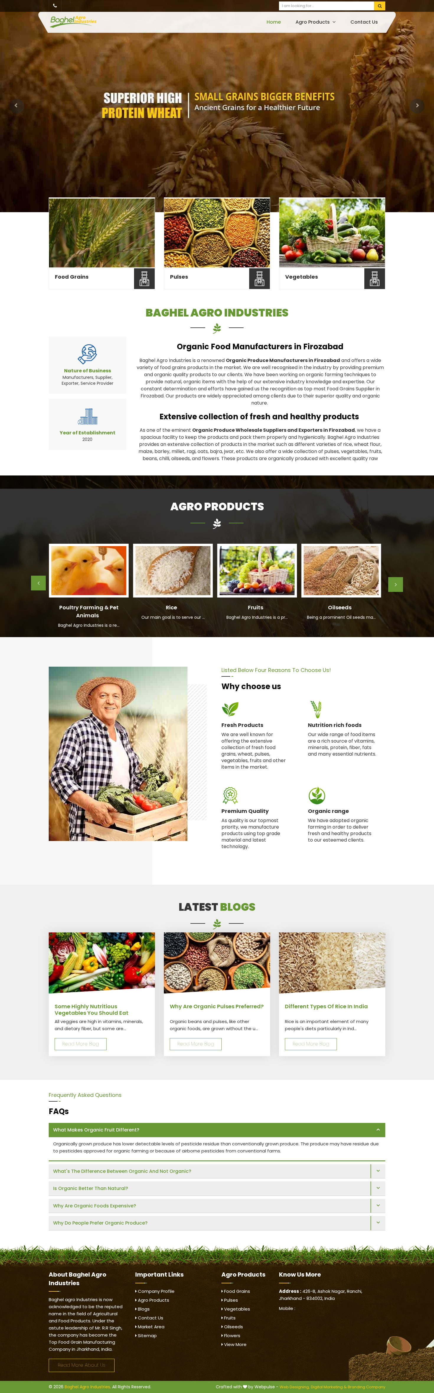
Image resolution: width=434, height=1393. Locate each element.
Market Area (150, 1327)
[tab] (217, 1130)
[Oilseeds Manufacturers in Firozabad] (341, 570)
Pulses (179, 277)
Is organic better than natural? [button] (90, 1188)
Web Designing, (295, 1387)
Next (395, 584)
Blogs (143, 1309)
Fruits (229, 1318)
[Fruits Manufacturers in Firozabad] (256, 570)
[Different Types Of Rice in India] (332, 962)
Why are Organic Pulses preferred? (217, 1006)
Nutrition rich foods (335, 725)
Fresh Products (242, 725)
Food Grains (72, 277)
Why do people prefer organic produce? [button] (100, 1223)
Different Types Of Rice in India (326, 1006)
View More (235, 1344)
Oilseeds (233, 1327)
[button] (16, 106)
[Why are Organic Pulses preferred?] (217, 962)
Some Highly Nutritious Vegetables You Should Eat (91, 1009)
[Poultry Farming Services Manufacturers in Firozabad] (88, 570)
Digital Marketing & (329, 1387)
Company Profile (155, 1291)
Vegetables (301, 277)
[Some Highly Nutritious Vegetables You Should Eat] (102, 962)
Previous (38, 583)
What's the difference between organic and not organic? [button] (122, 1171)
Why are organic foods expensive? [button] (94, 1205)
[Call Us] (55, 5)
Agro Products (313, 22)
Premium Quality (245, 811)
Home (274, 22)
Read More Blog (80, 1043)
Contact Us (364, 22)
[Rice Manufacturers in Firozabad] (172, 570)
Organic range (328, 811)
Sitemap (147, 1335)
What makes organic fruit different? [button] (96, 1129)
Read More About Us (81, 1365)
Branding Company (366, 1387)
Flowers (231, 1335)
